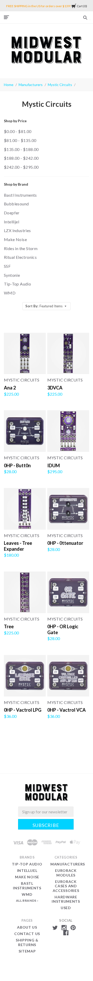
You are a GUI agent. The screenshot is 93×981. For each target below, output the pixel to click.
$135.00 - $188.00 (21, 149)
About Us (27, 927)
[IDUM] (68, 431)
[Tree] (25, 592)
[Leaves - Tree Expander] (25, 509)
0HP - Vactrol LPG (22, 710)
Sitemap (27, 951)
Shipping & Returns (27, 942)
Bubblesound (16, 203)
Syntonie (12, 275)
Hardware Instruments (66, 899)
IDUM (53, 465)
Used (66, 908)
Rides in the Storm (20, 248)
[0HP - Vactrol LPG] (25, 676)
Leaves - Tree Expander (18, 546)
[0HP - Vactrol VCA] (68, 676)
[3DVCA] (68, 353)
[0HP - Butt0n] (25, 431)
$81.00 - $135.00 (20, 140)
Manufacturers (31, 84)
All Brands (26, 900)
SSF (7, 266)
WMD (10, 292)
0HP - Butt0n (17, 465)
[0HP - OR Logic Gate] (68, 592)
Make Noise (15, 239)
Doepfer (12, 212)
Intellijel (11, 221)
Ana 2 (10, 388)
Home (8, 84)
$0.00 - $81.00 (18, 131)
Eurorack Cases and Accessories (66, 886)
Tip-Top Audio (17, 283)
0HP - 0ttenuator (65, 543)
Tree (9, 626)
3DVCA (55, 388)
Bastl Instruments (20, 195)
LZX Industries (17, 230)
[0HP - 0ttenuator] (68, 509)
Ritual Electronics (20, 257)
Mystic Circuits (60, 84)
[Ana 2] (25, 353)
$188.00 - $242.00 (21, 158)
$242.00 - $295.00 (21, 167)
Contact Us (27, 933)
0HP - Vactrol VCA (66, 710)
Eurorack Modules (66, 872)
